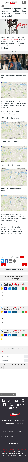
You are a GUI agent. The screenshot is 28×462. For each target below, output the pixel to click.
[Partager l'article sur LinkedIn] (11, 262)
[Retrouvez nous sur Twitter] (23, 401)
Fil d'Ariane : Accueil (7, 449)
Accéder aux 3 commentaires (14, 270)
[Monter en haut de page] (15, 288)
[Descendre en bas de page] (13, 288)
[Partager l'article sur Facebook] (7, 262)
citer (5, 288)
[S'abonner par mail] (15, 262)
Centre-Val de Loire (8, 451)
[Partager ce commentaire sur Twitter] (9, 288)
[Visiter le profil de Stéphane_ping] (1, 284)
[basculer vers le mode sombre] (6, 2)
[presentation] (1, 365)
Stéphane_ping (17, 284)
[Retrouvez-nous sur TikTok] (10, 401)
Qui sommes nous (20, 420)
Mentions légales (7, 420)
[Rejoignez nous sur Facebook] (5, 404)
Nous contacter (10, 423)
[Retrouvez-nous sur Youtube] (17, 401)
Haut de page (13, 443)
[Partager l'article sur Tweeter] (3, 262)
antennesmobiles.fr (11, 39)
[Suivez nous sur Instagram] (12, 404)
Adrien (22, 257)
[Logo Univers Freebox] (14, 2)
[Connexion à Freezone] (24, 2)
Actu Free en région (20, 449)
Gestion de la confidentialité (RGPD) (11, 431)
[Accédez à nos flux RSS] (4, 401)
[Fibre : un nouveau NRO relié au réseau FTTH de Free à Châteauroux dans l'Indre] (24, 264)
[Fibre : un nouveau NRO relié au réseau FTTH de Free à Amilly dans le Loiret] (3, 264)
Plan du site (20, 423)
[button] (1, 365)
